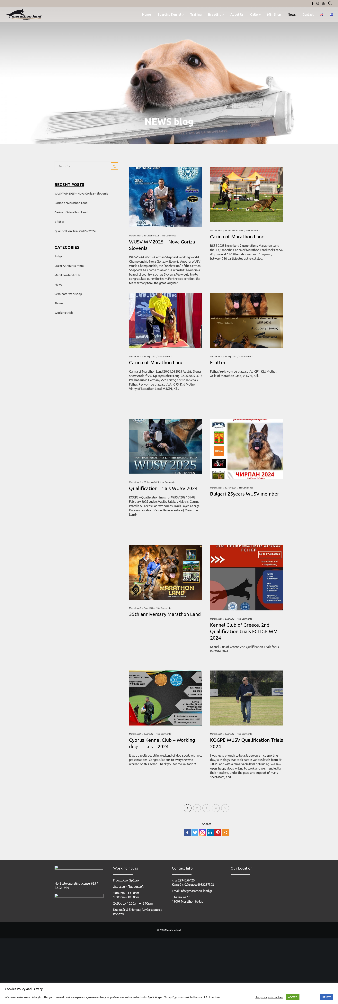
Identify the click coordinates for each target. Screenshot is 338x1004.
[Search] (330, 3)
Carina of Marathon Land (71, 203)
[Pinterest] (217, 832)
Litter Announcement (69, 265)
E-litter (59, 221)
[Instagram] (317, 3)
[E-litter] (246, 320)
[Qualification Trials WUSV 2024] (165, 446)
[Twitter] (194, 832)
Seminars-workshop (68, 294)
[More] (225, 832)
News (58, 284)
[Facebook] (313, 3)
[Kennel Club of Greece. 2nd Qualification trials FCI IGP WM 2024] (246, 577)
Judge (58, 256)
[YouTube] (323, 3)
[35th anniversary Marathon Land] (165, 572)
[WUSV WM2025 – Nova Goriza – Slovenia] (165, 197)
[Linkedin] (210, 832)
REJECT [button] (327, 997)
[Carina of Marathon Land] (246, 194)
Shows (59, 303)
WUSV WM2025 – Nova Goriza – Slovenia (81, 193)
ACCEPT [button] (292, 997)
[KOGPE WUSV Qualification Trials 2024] (246, 698)
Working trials (64, 312)
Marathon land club (67, 275)
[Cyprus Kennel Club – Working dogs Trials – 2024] (165, 698)
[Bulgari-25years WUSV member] (246, 449)
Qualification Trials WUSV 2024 (75, 231)
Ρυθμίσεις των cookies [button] (269, 997)
